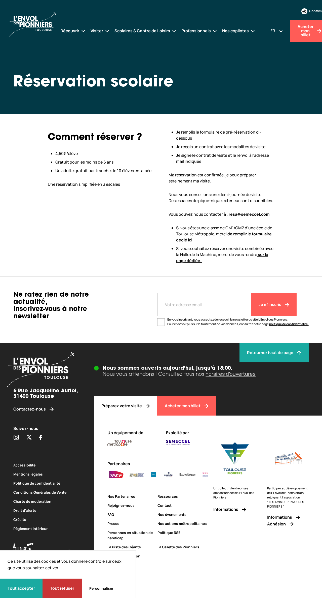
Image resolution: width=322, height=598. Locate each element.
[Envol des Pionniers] (36, 25)
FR (272, 31)
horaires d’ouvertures (231, 373)
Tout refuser (62, 588)
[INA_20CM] (141, 474)
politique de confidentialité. (289, 324)
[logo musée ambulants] (124, 474)
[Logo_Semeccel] (198, 474)
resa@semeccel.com (249, 214)
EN (272, 38)
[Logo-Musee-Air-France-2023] (156, 474)
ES (272, 45)
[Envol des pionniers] (46, 370)
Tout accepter (21, 588)
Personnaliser (101, 588)
